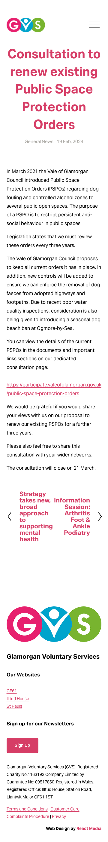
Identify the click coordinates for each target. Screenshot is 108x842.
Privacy (59, 816)
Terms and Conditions (27, 809)
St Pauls (14, 706)
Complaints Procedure (28, 816)
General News (39, 141)
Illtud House (18, 698)
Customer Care (65, 809)
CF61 (12, 691)
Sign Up (22, 745)
